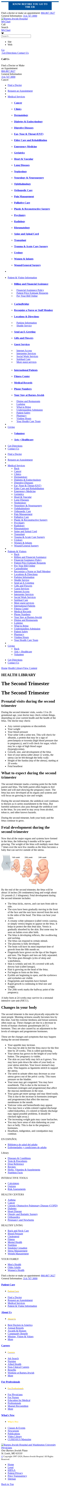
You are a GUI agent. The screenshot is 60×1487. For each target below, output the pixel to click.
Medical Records (22, 611)
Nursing (12, 1361)
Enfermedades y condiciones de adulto (27, 1147)
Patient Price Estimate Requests (32, 293)
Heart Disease (15, 1211)
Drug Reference (16, 1164)
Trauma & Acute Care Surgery (29, 537)
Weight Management (18, 1253)
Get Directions (9, 53)
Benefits (12, 1370)
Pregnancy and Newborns (21, 1220)
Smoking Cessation (17, 1248)
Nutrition (12, 1245)
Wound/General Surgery (26, 545)
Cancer (17, 471)
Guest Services (21, 588)
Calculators (13, 1183)
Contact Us (23, 53)
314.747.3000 (30, 15)
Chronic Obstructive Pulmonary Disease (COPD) (33, 1205)
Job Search (13, 1358)
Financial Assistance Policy (30, 290)
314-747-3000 (30, 1278)
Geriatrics (19, 494)
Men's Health (14, 1264)
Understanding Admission (29, 410)
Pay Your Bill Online (27, 296)
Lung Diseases (21, 500)
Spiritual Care (23, 359)
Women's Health (16, 1270)
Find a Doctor (15, 85)
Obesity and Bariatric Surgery (23, 1214)
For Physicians (15, 1394)
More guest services (26, 362)
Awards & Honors (17, 1330)
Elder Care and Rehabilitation (29, 488)
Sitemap (12, 1478)
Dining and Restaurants (28, 401)
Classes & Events (16, 1428)
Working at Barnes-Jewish (21, 1372)
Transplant (19, 534)
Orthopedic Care (22, 511)
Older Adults (14, 1267)
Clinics (17, 474)
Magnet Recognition (18, 1406)
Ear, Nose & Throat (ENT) (27, 485)
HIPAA (12, 1470)
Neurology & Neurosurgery (28, 505)
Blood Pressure (15, 1233)
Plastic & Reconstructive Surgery (31, 520)
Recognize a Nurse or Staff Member (32, 571)
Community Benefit (18, 1333)
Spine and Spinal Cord (25, 531)
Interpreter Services (26, 353)
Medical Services (16, 96)
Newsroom (13, 1430)
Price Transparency (17, 1476)
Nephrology (20, 502)
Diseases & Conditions (19, 1158)
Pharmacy (21, 415)
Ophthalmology (22, 508)
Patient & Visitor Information (22, 277)
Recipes (12, 1166)
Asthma (12, 1200)
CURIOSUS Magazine (19, 1439)
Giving (11, 427)
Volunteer (19, 654)
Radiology (19, 525)
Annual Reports (16, 1328)
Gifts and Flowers (23, 585)
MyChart (5, 30)
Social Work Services (27, 356)
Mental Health (15, 1242)
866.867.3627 (48, 13)
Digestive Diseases (23, 482)
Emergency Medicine (25, 491)
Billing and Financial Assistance (30, 557)
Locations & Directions (26, 574)
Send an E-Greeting (24, 583)
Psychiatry (19, 522)
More (10, 1339)
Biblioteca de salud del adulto (22, 1144)
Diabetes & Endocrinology (27, 479)
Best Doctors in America (20, 1325)
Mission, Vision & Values (20, 1336)
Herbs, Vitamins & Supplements (24, 1169)
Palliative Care (21, 517)
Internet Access (24, 350)
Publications (14, 1433)
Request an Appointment (20, 91)
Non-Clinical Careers (18, 1367)
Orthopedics (14, 1217)
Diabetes (12, 1208)
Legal (10, 1467)
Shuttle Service (24, 325)
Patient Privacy (15, 1473)
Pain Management (23, 514)
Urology (18, 540)
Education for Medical (19, 1400)
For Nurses (13, 1397)
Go (2, 50)
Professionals (14, 1403)
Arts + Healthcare (23, 651)
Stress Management (17, 1250)
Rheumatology (21, 528)
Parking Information (26, 322)
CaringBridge (21, 568)
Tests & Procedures (17, 1161)
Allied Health (14, 1364)
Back (16, 468)
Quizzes (12, 1186)
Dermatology (20, 477)
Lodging (20, 404)
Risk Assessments (17, 1189)
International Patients (24, 605)
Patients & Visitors (17, 551)
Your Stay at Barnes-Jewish (28, 617)
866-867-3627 (48, 1275)
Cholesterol (13, 1236)
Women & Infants (23, 542)
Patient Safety (23, 412)
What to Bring (23, 407)
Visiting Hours (23, 418)
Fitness (11, 1239)
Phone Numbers (22, 614)
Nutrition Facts (15, 1172)
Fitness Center (21, 608)
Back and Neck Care (18, 1230)
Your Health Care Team (28, 421)
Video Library (15, 1436)
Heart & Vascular (23, 497)
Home (4, 668)
